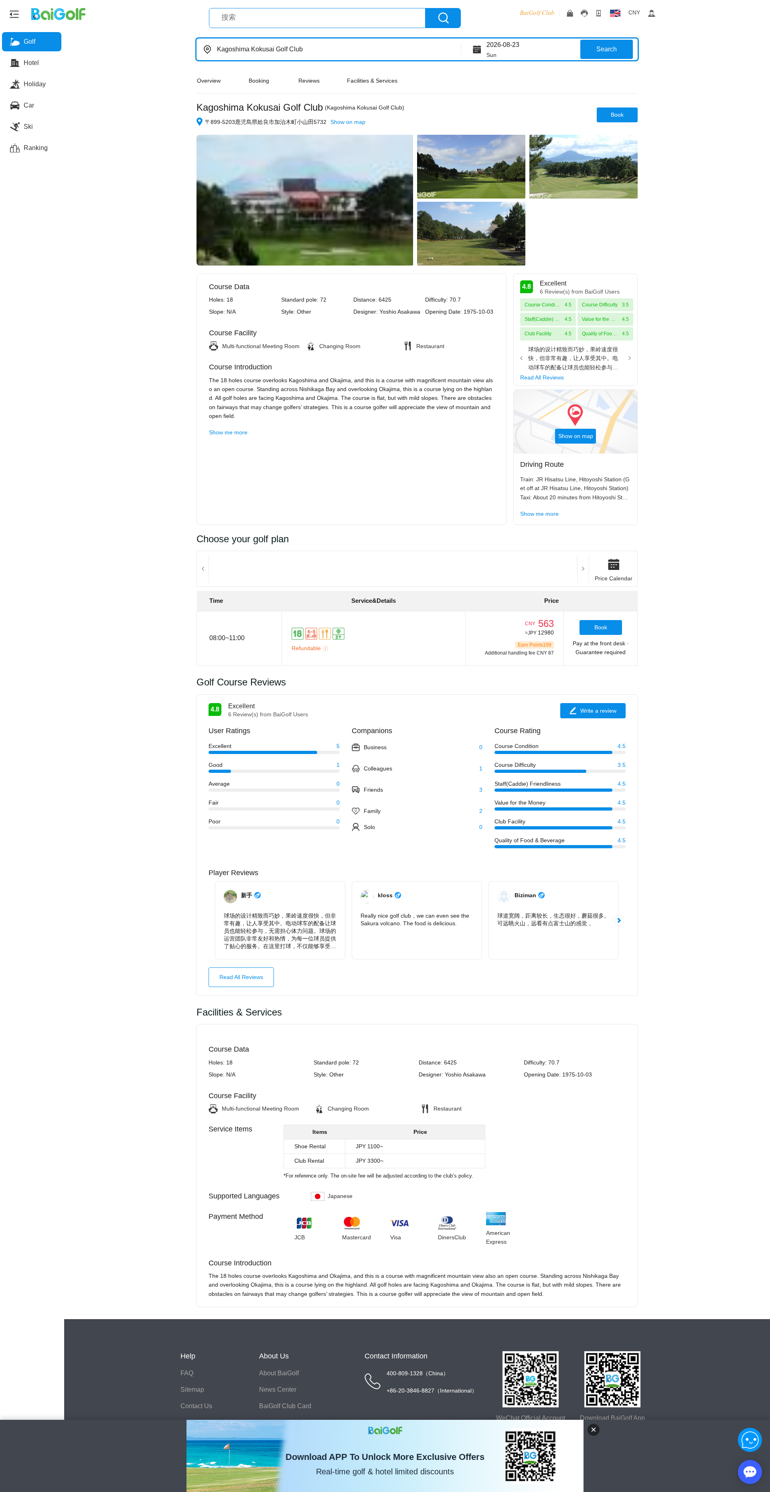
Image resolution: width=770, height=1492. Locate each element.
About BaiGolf (279, 1373)
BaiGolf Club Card (285, 1406)
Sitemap (192, 1389)
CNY (634, 12)
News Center (277, 1389)
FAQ (186, 1373)
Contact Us (196, 1406)
